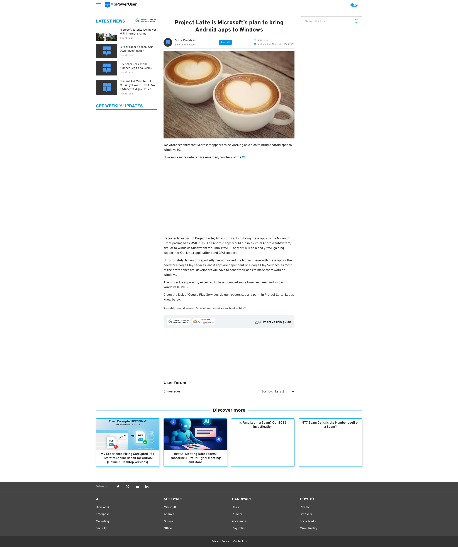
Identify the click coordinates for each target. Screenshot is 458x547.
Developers (103, 507)
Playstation (239, 528)
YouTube (137, 486)
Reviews (305, 507)
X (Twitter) (127, 486)
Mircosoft (170, 507)
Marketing (102, 521)
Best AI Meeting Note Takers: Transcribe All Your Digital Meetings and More (195, 458)
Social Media (308, 521)
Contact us (240, 541)
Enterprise (102, 514)
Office (168, 528)
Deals (235, 507)
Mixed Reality (308, 528)
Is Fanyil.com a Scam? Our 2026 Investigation (262, 425)
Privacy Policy (220, 541)
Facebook (118, 486)
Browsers (306, 514)
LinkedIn (146, 486)
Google (168, 521)
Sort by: (267, 392)
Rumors (237, 514)
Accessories (240, 521)
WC (244, 157)
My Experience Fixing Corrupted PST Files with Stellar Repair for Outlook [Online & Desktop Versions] (127, 458)
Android (225, 42)
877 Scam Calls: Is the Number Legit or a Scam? (330, 425)
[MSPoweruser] (121, 5)
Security (101, 528)
